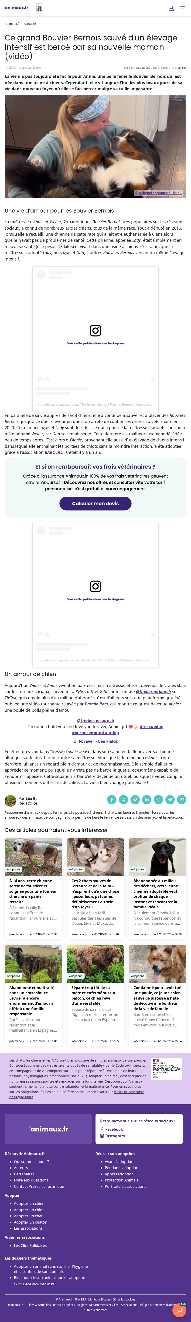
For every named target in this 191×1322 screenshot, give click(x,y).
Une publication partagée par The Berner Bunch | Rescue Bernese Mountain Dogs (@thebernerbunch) (112, 404)
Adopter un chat (28, 1215)
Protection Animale (122, 1180)
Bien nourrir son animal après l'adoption (49, 1280)
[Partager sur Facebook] (111, 799)
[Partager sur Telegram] (170, 799)
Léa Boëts (143, 67)
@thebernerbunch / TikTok (160, 193)
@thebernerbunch (95, 720)
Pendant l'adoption (121, 1167)
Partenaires (24, 1174)
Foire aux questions (31, 1180)
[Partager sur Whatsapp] (158, 799)
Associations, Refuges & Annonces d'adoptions (151, 1305)
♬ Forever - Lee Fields (95, 741)
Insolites (180, 67)
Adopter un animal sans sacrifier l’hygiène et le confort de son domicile (51, 1269)
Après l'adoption (119, 1174)
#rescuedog (152, 726)
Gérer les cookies (124, 1299)
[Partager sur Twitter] (123, 799)
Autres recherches (96, 1310)
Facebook (114, 1129)
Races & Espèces (64, 1305)
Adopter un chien (29, 1203)
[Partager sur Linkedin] (146, 799)
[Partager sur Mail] (181, 799)
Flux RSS (80, 1299)
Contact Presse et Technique (39, 1186)
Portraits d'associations (125, 1186)
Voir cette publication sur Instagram (95, 343)
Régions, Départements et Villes (98, 1305)
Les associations (28, 1228)
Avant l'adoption (119, 1161)
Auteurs (21, 1167)
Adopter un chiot (29, 1209)
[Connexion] (171, 8)
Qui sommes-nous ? (31, 1161)
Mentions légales (99, 1299)
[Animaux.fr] (16, 8)
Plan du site (15, 1305)
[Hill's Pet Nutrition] (38, 8)
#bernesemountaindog (95, 732)
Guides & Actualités (38, 1305)
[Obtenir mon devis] (95, 516)
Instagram (115, 1135)
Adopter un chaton (30, 1222)
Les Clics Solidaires (30, 1245)
